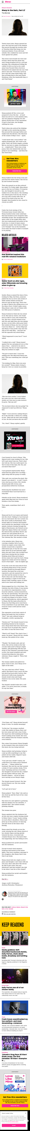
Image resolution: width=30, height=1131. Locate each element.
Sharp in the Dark (7, 7)
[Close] (25, 1113)
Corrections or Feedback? (8, 911)
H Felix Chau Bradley (8, 288)
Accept (14, 1125)
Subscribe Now (17, 171)
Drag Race (5, 1052)
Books (3, 279)
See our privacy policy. (13, 1121)
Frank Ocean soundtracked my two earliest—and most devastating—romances (15, 1021)
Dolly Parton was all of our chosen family (13, 989)
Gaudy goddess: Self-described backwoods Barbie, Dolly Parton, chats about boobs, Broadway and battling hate (14, 954)
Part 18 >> (5, 879)
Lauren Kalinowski (8, 259)
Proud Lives (5, 985)
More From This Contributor (14, 891)
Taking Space (6, 253)
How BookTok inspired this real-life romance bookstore (14, 255)
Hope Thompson (7, 16)
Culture (14, 907)
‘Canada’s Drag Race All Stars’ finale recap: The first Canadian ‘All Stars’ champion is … (14, 1058)
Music (3, 947)
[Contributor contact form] (3, 899)
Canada (11, 909)
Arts (6, 909)
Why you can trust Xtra (10, 914)
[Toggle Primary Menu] (3, 2)
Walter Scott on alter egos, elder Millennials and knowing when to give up (14, 283)
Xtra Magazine (9, 2)
